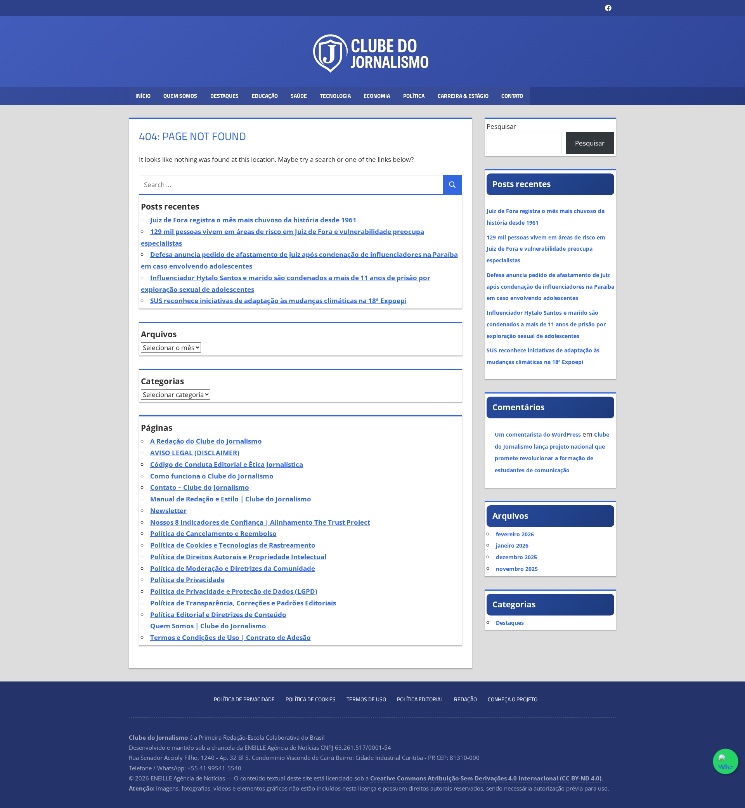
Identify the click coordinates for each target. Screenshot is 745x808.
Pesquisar (501, 126)
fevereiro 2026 (515, 534)
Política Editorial (420, 699)
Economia (377, 96)
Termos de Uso (366, 699)
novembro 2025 (517, 568)
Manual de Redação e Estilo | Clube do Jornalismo (230, 498)
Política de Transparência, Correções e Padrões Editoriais (243, 602)
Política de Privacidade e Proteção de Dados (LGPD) (233, 591)
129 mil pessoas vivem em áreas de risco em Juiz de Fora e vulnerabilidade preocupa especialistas (546, 249)
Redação (465, 699)
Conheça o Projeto (512, 699)
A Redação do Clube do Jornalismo (206, 441)
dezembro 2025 (516, 557)
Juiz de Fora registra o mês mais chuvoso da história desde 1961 (253, 219)
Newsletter (168, 510)
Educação (265, 96)
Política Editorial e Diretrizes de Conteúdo (218, 614)
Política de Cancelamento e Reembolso (213, 533)
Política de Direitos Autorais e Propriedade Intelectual (238, 556)
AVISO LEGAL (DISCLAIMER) (194, 452)
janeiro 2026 (512, 545)
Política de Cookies (311, 699)
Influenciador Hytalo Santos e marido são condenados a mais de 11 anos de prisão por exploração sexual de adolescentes (546, 324)
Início (143, 96)
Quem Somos (180, 96)
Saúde (299, 96)
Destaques (224, 96)
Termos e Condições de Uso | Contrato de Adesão (230, 637)
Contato (512, 96)
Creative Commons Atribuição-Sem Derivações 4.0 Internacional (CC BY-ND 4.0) (485, 778)
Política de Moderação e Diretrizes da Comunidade (232, 568)
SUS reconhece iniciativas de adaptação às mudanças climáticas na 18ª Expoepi (278, 300)
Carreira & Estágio (463, 96)
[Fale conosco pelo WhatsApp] (725, 761)
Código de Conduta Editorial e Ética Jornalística (226, 464)
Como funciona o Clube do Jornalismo (212, 476)
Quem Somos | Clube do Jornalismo (208, 625)
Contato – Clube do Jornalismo (199, 487)
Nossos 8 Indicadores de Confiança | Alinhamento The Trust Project (260, 522)
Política (413, 96)
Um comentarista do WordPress (538, 434)
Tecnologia (335, 96)
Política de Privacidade (187, 579)
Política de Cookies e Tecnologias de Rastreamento (232, 545)
